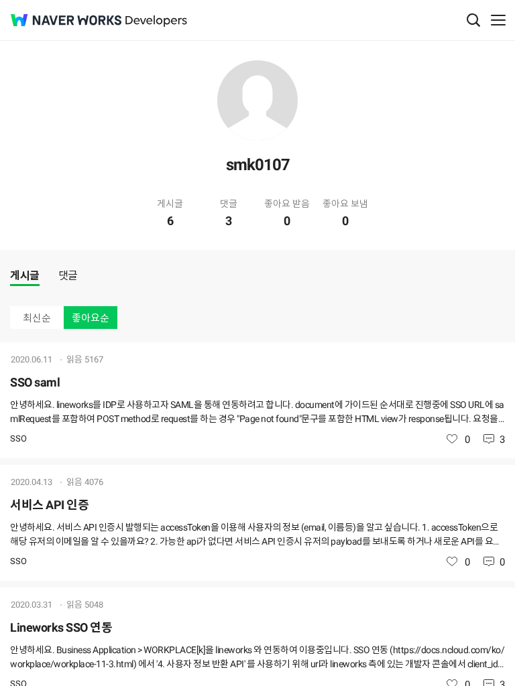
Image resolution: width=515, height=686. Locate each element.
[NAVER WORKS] (66, 20)
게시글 (25, 275)
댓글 (68, 275)
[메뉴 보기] (498, 20)
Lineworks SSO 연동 (61, 627)
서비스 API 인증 (49, 505)
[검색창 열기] (473, 20)
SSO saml (35, 382)
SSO (18, 438)
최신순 (37, 318)
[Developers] (156, 21)
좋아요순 (90, 318)
